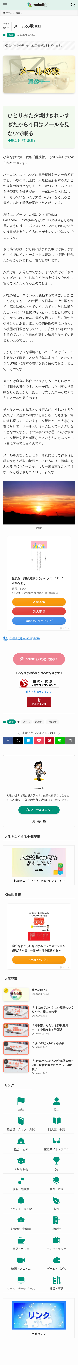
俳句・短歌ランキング (39, 691)
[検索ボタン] (73, 5)
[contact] (44, 821)
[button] (8, 740)
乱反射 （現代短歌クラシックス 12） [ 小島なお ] (37, 580)
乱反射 (38, 721)
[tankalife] (39, 5)
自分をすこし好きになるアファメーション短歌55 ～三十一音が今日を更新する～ (38, 948)
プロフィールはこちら (39, 809)
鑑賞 (11, 35)
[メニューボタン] (5, 5)
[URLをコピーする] (70, 740)
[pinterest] (39, 821)
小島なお (52, 721)
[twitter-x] (34, 821)
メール (26, 721)
